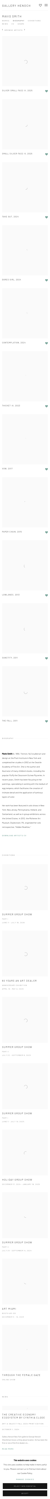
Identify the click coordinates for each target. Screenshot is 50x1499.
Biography (18, 20)
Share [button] (21, 24)
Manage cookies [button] (25, 1479)
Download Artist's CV (16, 836)
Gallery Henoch (16, 5)
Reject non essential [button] (25, 1486)
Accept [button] (25, 1493)
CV (13, 24)
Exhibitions (34, 20)
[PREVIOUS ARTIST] (2, 30)
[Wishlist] (40, 4)
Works (5, 20)
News (5, 24)
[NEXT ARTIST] (24, 30)
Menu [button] (46, 5)
